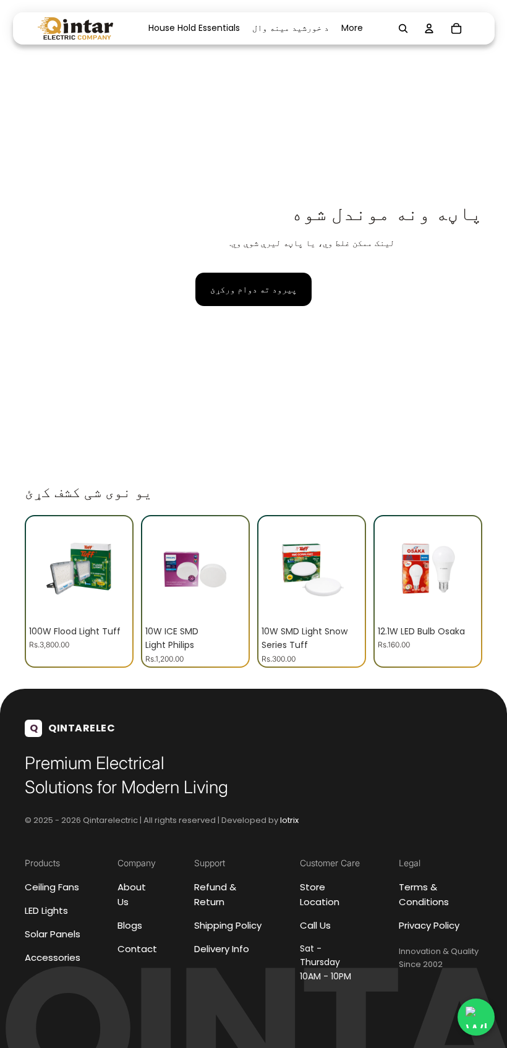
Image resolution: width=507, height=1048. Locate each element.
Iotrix (289, 819)
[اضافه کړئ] (110, 600)
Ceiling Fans (52, 886)
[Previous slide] (42, 569)
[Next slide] (115, 569)
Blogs (129, 925)
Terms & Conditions (424, 894)
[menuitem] (352, 28)
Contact (137, 948)
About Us (131, 894)
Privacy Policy (429, 925)
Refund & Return (215, 894)
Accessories (52, 957)
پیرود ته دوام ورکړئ (253, 289)
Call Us (315, 925)
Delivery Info (221, 948)
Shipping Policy (228, 925)
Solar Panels (52, 933)
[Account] (429, 28)
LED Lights (46, 910)
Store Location (319, 894)
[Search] (403, 28)
